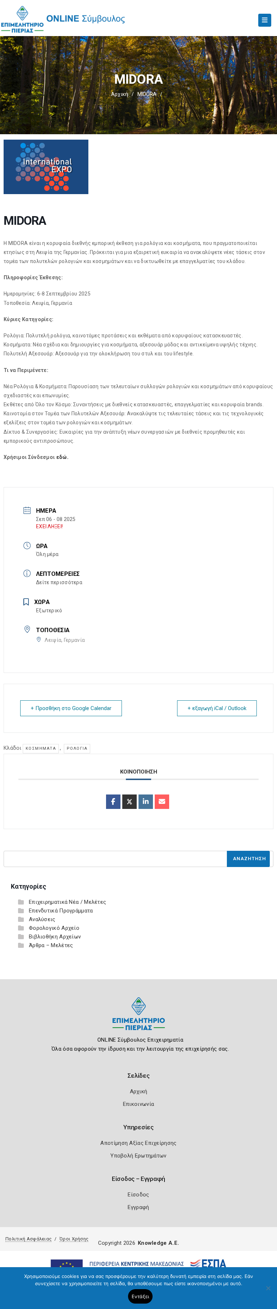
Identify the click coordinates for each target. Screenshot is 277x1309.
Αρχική (119, 94)
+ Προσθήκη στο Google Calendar (71, 708)
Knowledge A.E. (158, 1243)
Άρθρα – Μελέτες (51, 945)
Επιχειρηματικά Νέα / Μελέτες (67, 902)
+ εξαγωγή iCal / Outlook (217, 708)
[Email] (162, 801)
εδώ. (62, 457)
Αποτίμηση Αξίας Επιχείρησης (138, 1143)
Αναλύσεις (42, 919)
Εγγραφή (138, 1207)
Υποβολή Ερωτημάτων (138, 1155)
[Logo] (139, 1019)
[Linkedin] (145, 801)
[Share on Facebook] (113, 801)
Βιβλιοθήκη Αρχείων (55, 936)
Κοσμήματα (41, 748)
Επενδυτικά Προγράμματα (61, 910)
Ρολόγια (77, 748)
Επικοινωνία (138, 1104)
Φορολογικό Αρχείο (54, 928)
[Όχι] (268, 1291)
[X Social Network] (129, 801)
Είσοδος (138, 1194)
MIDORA (147, 94)
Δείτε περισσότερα (59, 582)
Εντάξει (140, 1296)
